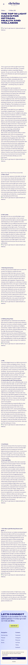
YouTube (17, 642)
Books (2, 642)
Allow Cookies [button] (14, 658)
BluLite (21, 403)
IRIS (20, 373)
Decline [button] (14, 661)
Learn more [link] (5, 655)
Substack (17, 647)
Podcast (3, 637)
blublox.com (4, 75)
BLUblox (16, 68)
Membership (4, 635)
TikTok (17, 645)
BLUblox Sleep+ (21, 566)
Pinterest (17, 640)
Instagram (18, 637)
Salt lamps (11, 232)
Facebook (17, 635)
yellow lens (16, 405)
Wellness (3, 10)
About (2, 640)
